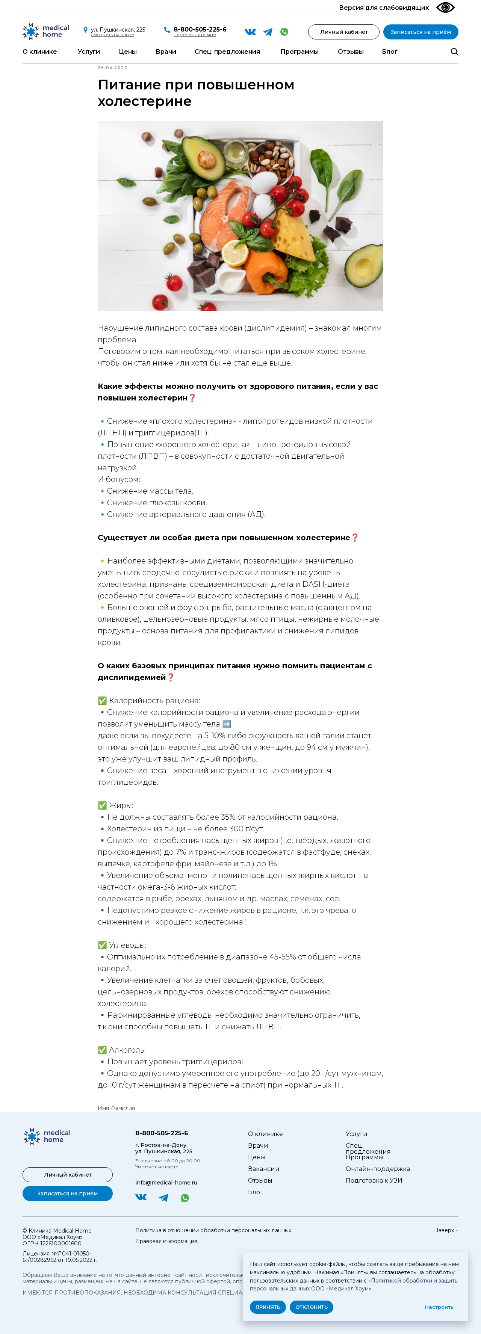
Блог (390, 51)
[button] (195, 34)
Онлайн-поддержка (378, 1168)
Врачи (166, 51)
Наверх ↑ (446, 1230)
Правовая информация (166, 1241)
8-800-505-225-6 (200, 29)
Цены (128, 51)
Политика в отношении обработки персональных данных (213, 1230)
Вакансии (264, 1168)
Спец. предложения (227, 51)
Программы (299, 51)
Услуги (89, 51)
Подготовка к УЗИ (374, 1180)
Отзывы (351, 51)
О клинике (40, 51)
